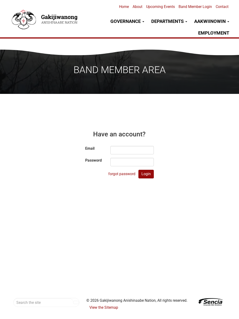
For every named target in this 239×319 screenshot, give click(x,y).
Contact (222, 6)
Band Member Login (195, 6)
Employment (213, 33)
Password (93, 160)
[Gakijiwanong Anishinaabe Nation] (45, 19)
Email (90, 148)
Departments (168, 21)
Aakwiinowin (210, 21)
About (137, 6)
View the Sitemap (103, 307)
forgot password (121, 174)
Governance (126, 21)
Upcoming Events (160, 6)
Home (124, 6)
